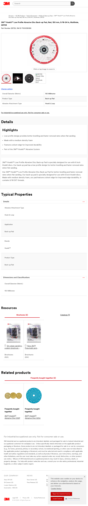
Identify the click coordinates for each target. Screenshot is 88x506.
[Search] (73, 3)
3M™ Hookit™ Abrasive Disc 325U (33, 417)
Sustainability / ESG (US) (10, 488)
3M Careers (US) (8, 482)
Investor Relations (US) (10, 485)
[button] (72, 499)
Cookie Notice (56, 489)
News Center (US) (32, 479)
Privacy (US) (26, 498)
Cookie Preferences (39, 498)
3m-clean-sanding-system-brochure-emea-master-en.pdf (13, 347)
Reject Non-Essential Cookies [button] (61, 494)
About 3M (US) (8, 479)
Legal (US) (15, 498)
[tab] (22, 315)
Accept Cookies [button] (57, 498)
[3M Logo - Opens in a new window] (6, 3)
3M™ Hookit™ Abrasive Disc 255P (12, 417)
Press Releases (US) (32, 482)
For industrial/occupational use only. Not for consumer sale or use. (25, 113)
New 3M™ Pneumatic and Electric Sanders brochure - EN (31, 347)
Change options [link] (6, 89)
